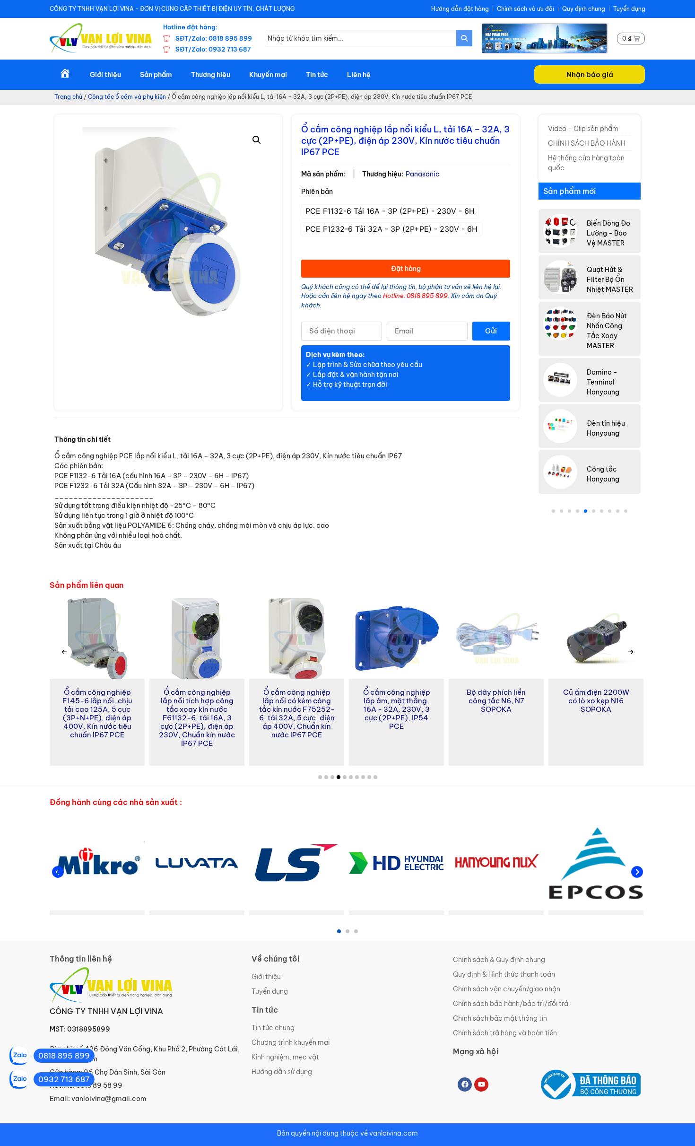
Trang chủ (68, 96)
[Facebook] (465, 1084)
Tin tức (317, 74)
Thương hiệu (210, 74)
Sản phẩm (156, 74)
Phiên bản (317, 191)
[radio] (390, 211)
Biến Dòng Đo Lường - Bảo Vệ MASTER (608, 233)
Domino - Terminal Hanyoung (603, 382)
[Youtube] (481, 1084)
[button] (589, 74)
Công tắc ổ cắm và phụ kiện (127, 96)
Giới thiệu (105, 74)
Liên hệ (359, 74)
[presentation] (64, 652)
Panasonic (423, 174)
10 (625, 511)
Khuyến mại (268, 74)
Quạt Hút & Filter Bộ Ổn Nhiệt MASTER (610, 279)
